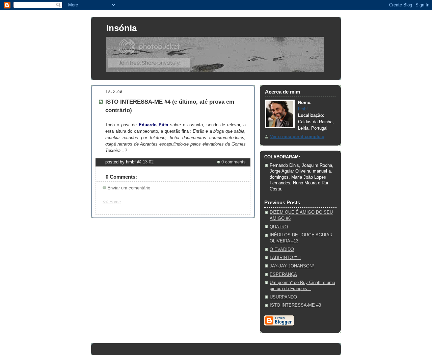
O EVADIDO (282, 249)
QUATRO (279, 227)
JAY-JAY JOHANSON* (292, 266)
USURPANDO (283, 297)
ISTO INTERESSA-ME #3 (295, 305)
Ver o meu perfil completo (297, 136)
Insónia (121, 28)
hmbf (303, 109)
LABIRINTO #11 (285, 257)
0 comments (233, 162)
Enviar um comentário (128, 188)
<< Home (112, 202)
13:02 (148, 162)
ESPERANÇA (283, 274)
